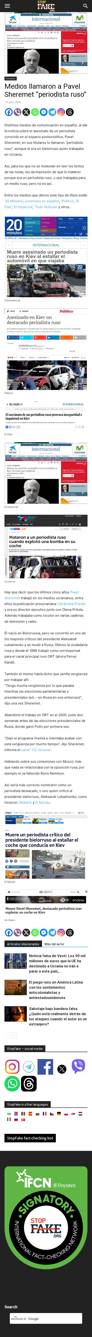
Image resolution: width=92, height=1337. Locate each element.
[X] (26, 112)
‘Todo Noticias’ (45, 207)
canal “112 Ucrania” (36, 750)
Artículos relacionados (23, 944)
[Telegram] (52, 112)
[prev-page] (7, 1035)
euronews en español (42, 201)
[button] (7, 6)
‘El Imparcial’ (23, 207)
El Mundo (42, 802)
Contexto (10, 78)
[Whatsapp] (35, 112)
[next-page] (14, 1035)
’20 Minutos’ (13, 201)
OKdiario (25, 802)
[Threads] (70, 112)
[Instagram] (61, 112)
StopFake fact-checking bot (30, 1138)
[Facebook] (9, 112)
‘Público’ (67, 201)
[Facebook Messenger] (44, 112)
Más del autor (54, 944)
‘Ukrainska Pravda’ (71, 604)
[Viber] (17, 112)
